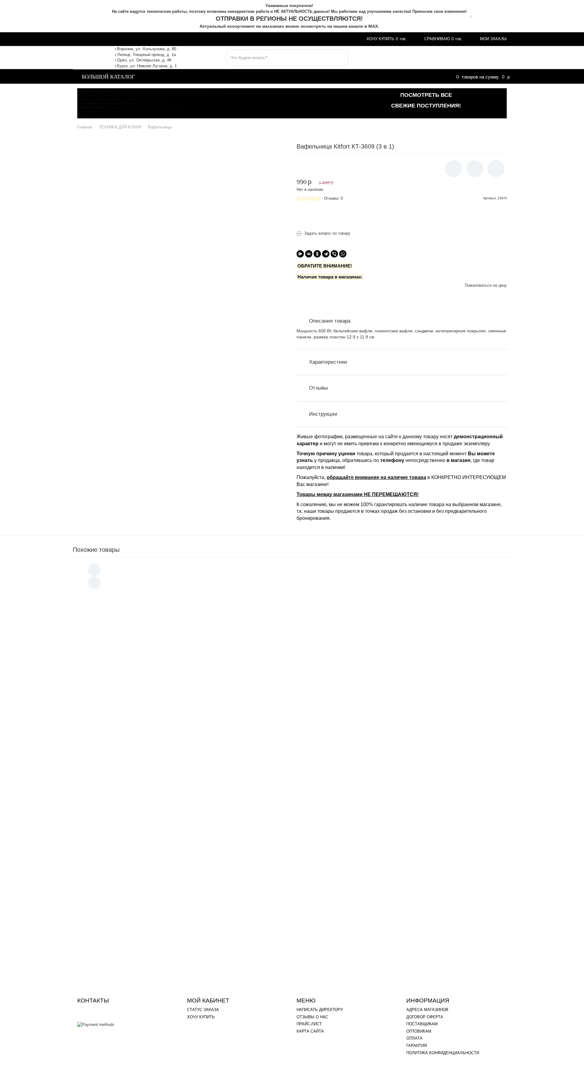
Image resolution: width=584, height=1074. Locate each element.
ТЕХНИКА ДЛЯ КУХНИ (191, 76)
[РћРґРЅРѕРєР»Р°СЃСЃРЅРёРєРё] (317, 253)
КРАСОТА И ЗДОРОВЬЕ (390, 76)
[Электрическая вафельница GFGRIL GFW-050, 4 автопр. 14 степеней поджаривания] (103, 912)
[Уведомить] (453, 168)
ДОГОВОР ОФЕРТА (424, 1017)
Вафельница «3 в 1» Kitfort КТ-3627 (152, 788)
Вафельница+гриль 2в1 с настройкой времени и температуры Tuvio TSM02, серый (195, 826)
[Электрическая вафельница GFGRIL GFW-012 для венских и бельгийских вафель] (103, 874)
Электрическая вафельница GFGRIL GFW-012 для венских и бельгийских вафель (193, 863)
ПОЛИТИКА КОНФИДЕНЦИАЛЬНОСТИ (442, 1053)
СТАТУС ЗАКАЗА (203, 1009)
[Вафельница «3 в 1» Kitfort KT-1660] (103, 610)
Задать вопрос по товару (327, 233)
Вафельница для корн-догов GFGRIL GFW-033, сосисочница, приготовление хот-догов (199, 750)
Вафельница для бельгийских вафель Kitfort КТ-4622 (167, 637)
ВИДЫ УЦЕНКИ (182, 39)
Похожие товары (96, 549)
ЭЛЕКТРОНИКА (546, 76)
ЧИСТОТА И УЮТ (251, 76)
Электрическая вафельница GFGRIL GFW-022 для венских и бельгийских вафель (193, 939)
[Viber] (334, 253)
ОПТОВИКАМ (418, 1031)
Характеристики (328, 362)
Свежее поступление (482, 57)
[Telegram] (325, 253)
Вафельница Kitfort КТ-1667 (145, 712)
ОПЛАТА (229, 39)
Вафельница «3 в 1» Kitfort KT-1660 (152, 599)
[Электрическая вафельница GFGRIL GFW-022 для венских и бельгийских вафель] (103, 950)
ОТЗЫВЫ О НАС (312, 1017)
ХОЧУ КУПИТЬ (201, 1017)
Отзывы (318, 388)
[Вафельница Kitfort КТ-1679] (103, 683)
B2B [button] (309, 39)
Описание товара (329, 321)
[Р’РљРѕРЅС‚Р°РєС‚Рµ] (308, 253)
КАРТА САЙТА (310, 1031)
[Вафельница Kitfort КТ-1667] (103, 721)
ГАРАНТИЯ (271, 39)
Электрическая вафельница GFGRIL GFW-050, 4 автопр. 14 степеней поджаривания (196, 901)
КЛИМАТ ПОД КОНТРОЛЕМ (317, 76)
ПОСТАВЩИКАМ (422, 1024)
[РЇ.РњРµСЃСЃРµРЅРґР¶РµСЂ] (300, 253)
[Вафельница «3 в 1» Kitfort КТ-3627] (103, 799)
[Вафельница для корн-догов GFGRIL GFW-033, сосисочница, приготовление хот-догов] (103, 761)
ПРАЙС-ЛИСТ (309, 1024)
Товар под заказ (402, 212)
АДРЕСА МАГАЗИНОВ (123, 39)
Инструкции (323, 414)
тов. (387, 39)
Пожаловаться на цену (486, 285)
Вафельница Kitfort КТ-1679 (145, 675)
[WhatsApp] (342, 253)
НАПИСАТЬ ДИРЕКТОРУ (320, 1009)
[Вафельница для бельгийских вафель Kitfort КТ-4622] (103, 648)
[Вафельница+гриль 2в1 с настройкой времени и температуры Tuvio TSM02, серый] (103, 836)
